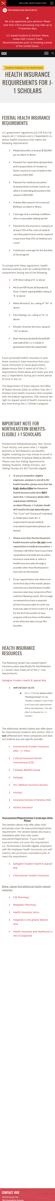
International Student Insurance (31, 875)
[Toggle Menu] (46, 53)
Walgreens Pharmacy (24, 904)
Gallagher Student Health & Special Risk (24, 680)
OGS (4, 53)
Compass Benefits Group (26, 769)
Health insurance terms (26, 912)
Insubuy (17, 792)
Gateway (18, 777)
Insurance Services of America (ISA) (32, 799)
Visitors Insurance (23, 807)
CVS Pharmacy (21, 897)
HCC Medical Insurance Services (30, 784)
